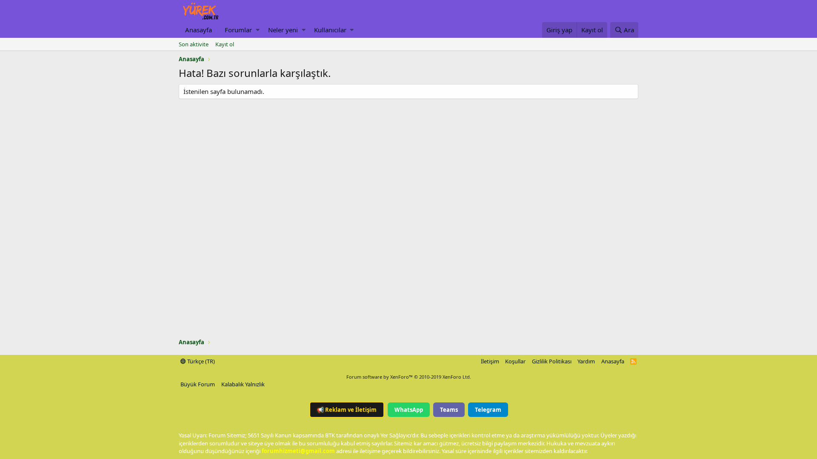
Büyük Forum (197, 384)
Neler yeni (283, 30)
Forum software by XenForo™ (408, 377)
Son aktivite (194, 44)
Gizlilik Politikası (551, 361)
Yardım (586, 361)
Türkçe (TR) (200, 361)
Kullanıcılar (330, 30)
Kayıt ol (224, 44)
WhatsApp (408, 410)
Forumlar (238, 30)
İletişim (490, 361)
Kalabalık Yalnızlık (243, 384)
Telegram (488, 410)
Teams (449, 410)
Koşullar (515, 361)
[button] (258, 30)
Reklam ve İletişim (347, 410)
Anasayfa (198, 30)
